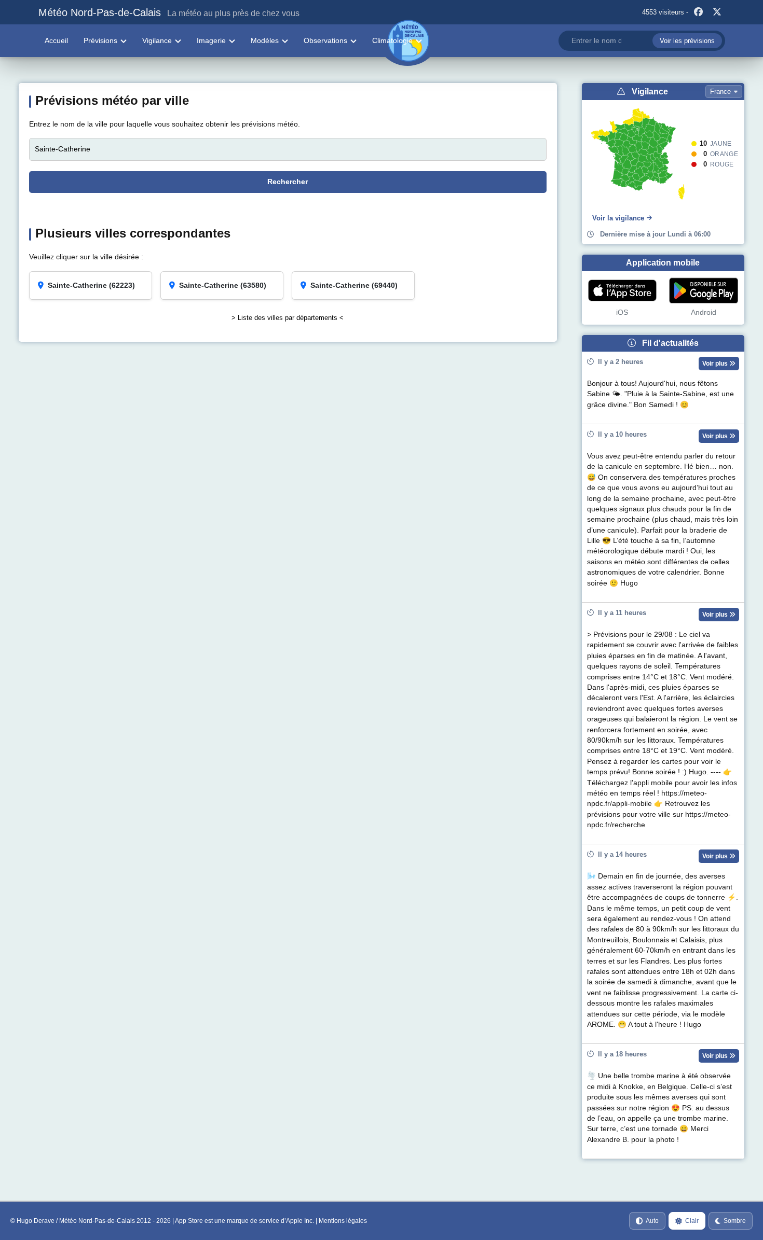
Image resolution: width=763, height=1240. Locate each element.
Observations (325, 40)
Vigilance (157, 40)
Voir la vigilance (618, 218)
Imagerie (211, 40)
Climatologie (392, 40)
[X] (717, 12)
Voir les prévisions (687, 41)
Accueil (56, 40)
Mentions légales (343, 1220)
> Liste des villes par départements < (287, 318)
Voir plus (715, 363)
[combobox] (641, 41)
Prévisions (100, 40)
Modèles (265, 40)
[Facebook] (698, 12)
